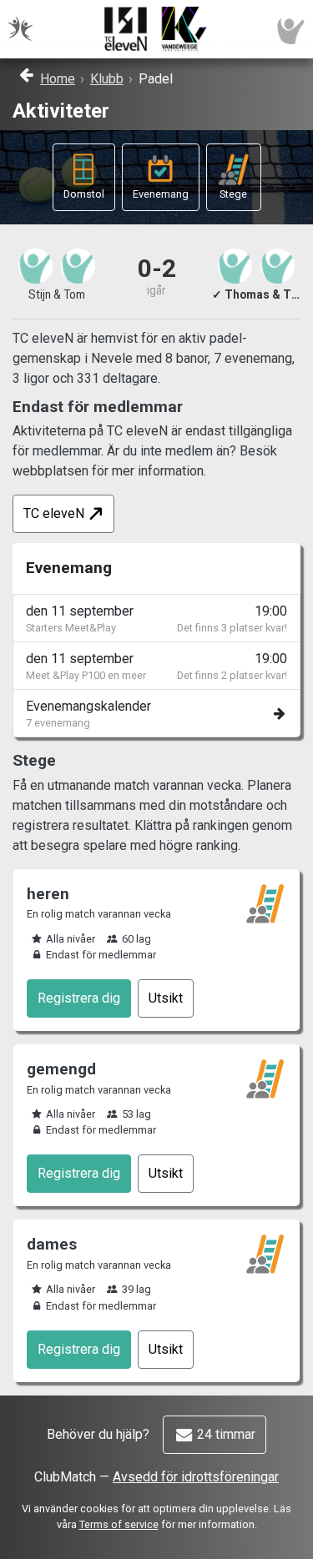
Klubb (107, 79)
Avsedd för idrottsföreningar (196, 1477)
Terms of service (119, 1524)
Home (57, 79)
